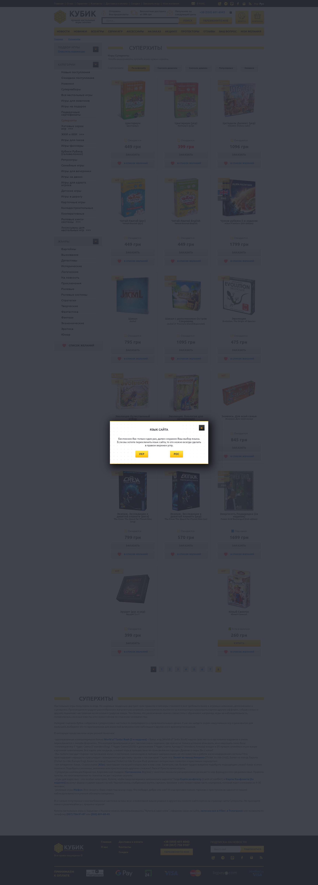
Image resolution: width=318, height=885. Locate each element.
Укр (141, 454)
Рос (176, 454)
